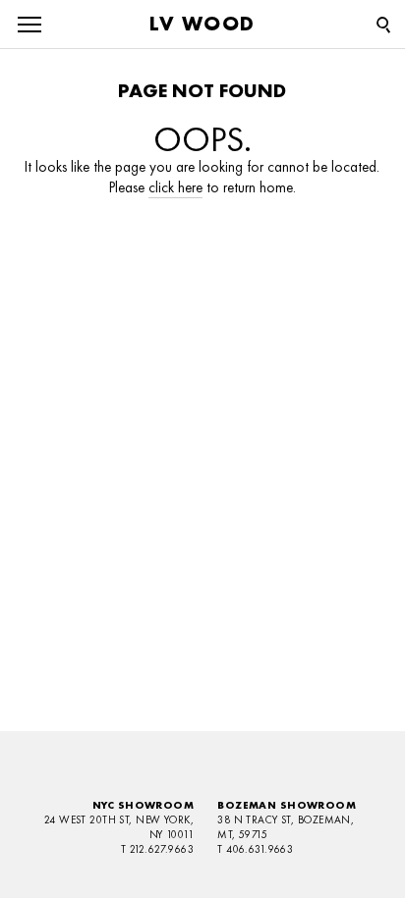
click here (175, 187)
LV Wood (202, 23)
